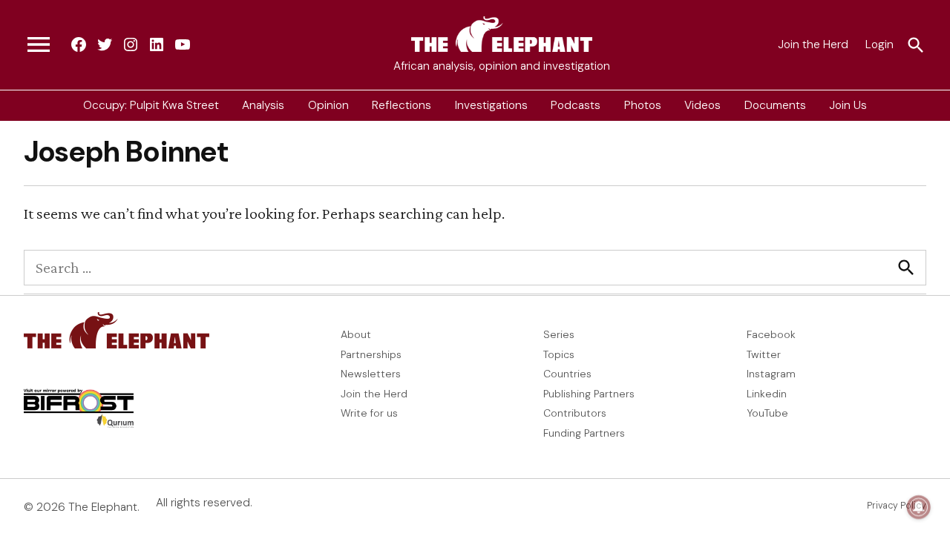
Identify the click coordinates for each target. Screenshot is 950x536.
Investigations (491, 105)
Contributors (574, 413)
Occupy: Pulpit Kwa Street (151, 105)
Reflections (401, 105)
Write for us (369, 413)
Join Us (848, 105)
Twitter (764, 354)
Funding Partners (584, 433)
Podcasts (575, 105)
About (356, 334)
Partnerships (371, 354)
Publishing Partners (589, 393)
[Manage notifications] (919, 507)
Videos (702, 105)
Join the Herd (813, 44)
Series (558, 334)
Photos (642, 105)
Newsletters (371, 373)
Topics (558, 354)
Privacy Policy (896, 506)
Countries (567, 373)
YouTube (767, 413)
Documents (775, 105)
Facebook (771, 334)
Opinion (328, 105)
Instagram (771, 373)
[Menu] (38, 45)
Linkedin (767, 393)
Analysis (263, 105)
